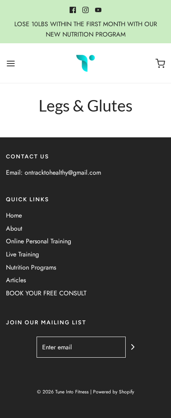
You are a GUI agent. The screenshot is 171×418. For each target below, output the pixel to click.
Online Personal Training (38, 241)
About (14, 228)
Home (14, 215)
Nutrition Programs (31, 267)
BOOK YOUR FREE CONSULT (46, 293)
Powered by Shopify (113, 391)
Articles (16, 280)
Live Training (22, 254)
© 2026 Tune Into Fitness (63, 391)
